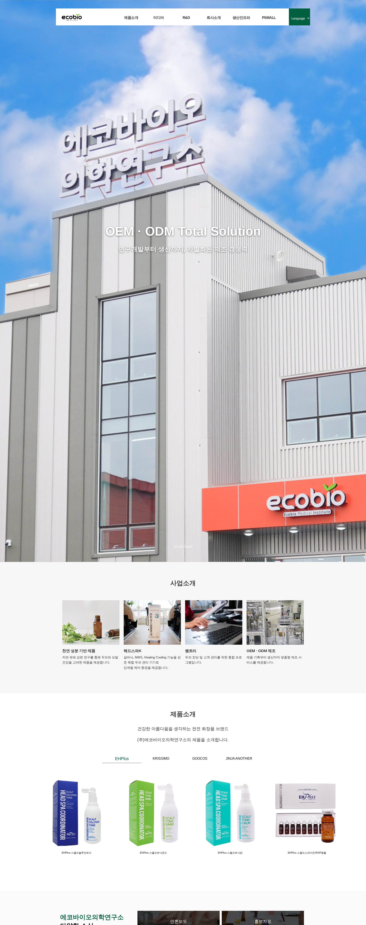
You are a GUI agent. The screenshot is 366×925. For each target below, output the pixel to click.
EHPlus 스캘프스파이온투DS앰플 (221, 852)
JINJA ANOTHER (239, 758)
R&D (186, 17)
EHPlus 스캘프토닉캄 (67, 852)
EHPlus (122, 758)
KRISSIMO (161, 758)
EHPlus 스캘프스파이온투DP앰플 (144, 852)
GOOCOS (199, 758)
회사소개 (214, 17)
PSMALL (269, 17)
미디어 (158, 17)
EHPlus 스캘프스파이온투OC (298, 852)
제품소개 (131, 17)
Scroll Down (183, 546)
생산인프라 (241, 17)
